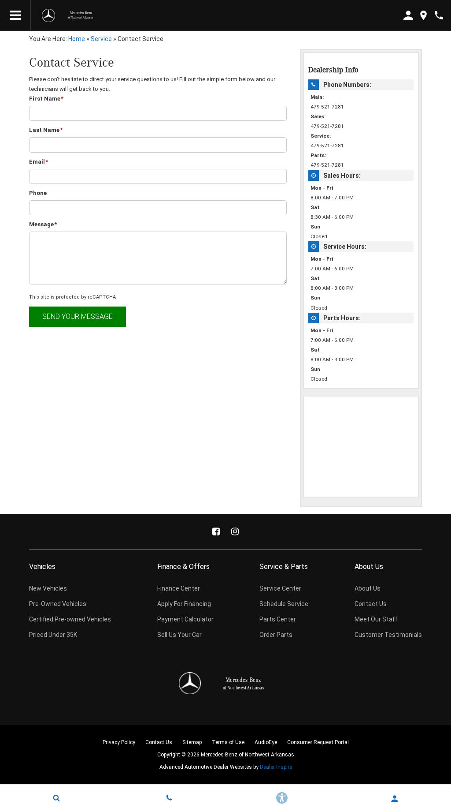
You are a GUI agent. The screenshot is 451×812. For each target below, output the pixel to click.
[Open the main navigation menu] (15, 15)
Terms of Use (228, 742)
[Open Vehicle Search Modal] (56, 798)
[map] (423, 15)
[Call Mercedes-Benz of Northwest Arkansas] (438, 15)
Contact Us (371, 603)
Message (43, 224)
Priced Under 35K (53, 634)
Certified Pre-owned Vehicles (70, 619)
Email (38, 161)
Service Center (280, 588)
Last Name (46, 130)
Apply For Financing (184, 603)
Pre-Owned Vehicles (57, 603)
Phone (38, 193)
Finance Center (178, 588)
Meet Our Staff (376, 619)
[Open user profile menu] (394, 799)
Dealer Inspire (276, 767)
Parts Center (277, 619)
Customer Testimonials (388, 634)
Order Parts (275, 634)
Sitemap (192, 742)
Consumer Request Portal (318, 742)
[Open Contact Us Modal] (169, 798)
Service (101, 38)
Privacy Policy (119, 742)
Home (76, 38)
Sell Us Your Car (179, 634)
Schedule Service (283, 603)
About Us (368, 588)
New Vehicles (48, 588)
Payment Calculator (185, 619)
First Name (46, 98)
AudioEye (266, 742)
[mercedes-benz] (48, 15)
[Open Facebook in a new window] (216, 531)
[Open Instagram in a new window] (235, 531)
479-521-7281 (327, 107)
